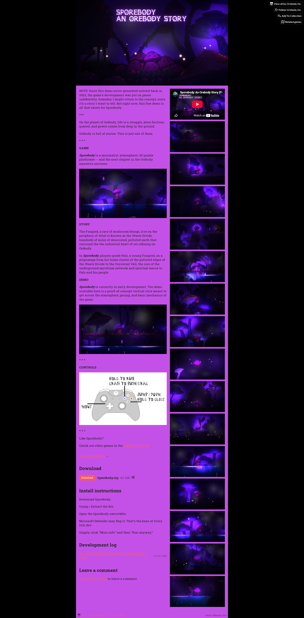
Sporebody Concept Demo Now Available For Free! (112, 555)
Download (87, 477)
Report (114, 615)
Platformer (216, 615)
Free (224, 615)
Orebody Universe (137, 445)
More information (92, 456)
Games (208, 615)
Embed (122, 615)
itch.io (84, 615)
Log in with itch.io (93, 579)
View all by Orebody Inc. (99, 615)
